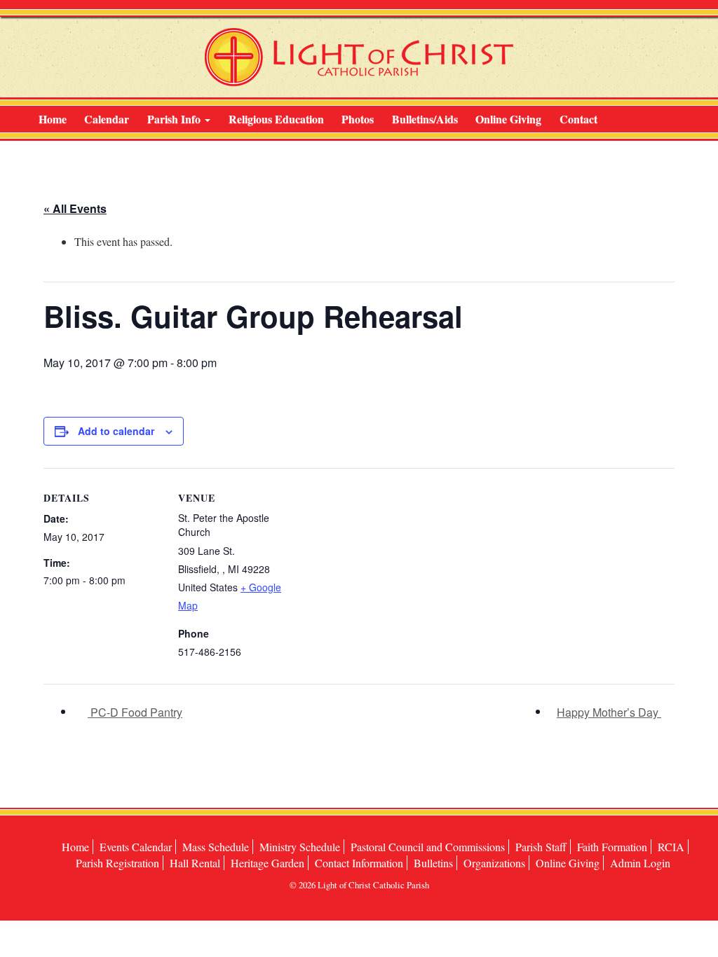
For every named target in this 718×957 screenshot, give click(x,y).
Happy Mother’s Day (609, 712)
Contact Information (359, 862)
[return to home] (359, 57)
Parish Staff (541, 846)
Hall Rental (195, 862)
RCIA (671, 846)
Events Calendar (136, 846)
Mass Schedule (215, 846)
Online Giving (508, 119)
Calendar (106, 119)
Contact (578, 119)
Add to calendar (116, 431)
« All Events (75, 208)
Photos (357, 119)
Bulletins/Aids (425, 119)
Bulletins (433, 862)
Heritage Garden (267, 862)
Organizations (494, 862)
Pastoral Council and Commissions (428, 846)
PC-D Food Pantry (135, 712)
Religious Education (276, 119)
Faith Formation (612, 846)
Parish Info (175, 119)
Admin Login (640, 862)
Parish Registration (117, 862)
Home (53, 119)
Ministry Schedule (299, 846)
